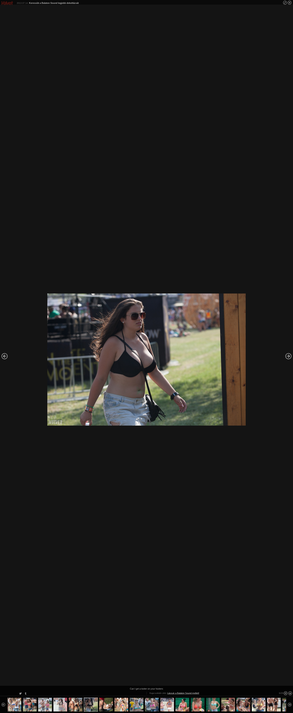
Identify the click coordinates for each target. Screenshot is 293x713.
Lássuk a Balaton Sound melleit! (183, 693)
